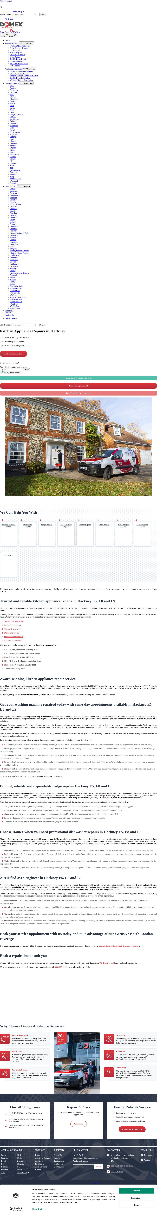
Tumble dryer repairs (12, 629)
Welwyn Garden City (18, 297)
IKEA (12, 150)
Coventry (13, 209)
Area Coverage (41, 1167)
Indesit (12, 152)
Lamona (13, 157)
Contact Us (9, 315)
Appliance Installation (13, 69)
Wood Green (15, 308)
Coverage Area (11, 186)
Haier (12, 139)
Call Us (6, 11)
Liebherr (13, 163)
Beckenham (14, 193)
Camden (13, 202)
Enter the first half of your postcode (13, 367)
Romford (13, 275)
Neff (11, 168)
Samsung (13, 172)
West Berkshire (16, 299)
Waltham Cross (16, 288)
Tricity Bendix (15, 179)
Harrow (13, 237)
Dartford (13, 215)
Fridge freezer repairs (12, 625)
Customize (135, 1198)
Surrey (12, 282)
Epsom (12, 224)
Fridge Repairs (15, 50)
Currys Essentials (16, 114)
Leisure (13, 159)
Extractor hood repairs (12, 640)
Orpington (14, 266)
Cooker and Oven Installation (21, 71)
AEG (12, 86)
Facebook (148, 1155)
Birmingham (15, 195)
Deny (136, 1205)
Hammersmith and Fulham (20, 233)
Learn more (78, 1124)
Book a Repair (18, 11)
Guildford (13, 229)
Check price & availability (13, 354)
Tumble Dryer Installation (20, 78)
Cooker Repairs (16, 61)
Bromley (13, 200)
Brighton (13, 198)
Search (98, 1167)
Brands (38, 1170)
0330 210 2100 (60, 967)
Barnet (12, 189)
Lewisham (14, 260)
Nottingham (14, 264)
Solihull (13, 279)
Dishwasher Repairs (17, 55)
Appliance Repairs (12, 43)
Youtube (147, 1160)
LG (11, 161)
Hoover (13, 145)
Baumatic (13, 92)
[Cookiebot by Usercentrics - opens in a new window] (16, 1209)
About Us (9, 310)
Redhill (12, 271)
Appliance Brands (12, 83)
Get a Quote (4, 32)
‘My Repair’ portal (106, 963)
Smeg (12, 176)
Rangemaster (15, 170)
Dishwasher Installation (19, 73)
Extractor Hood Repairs (19, 64)
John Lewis (14, 154)
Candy (12, 108)
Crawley (13, 211)
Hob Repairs (15, 66)
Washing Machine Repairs (20, 46)
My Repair (9, 19)
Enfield (12, 222)
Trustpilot (96, 1183)
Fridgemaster (15, 132)
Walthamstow (15, 291)
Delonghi (13, 121)
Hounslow (14, 244)
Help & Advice (79, 1155)
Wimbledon (14, 306)
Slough (12, 277)
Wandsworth (15, 293)
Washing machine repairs (14, 621)
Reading (13, 268)
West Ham (14, 304)
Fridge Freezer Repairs (18, 48)
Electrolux (14, 126)
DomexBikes (59, 1167)
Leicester (13, 257)
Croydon (13, 213)
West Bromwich (16, 302)
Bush (12, 106)
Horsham (13, 242)
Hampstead (14, 235)
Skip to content (6, 1)
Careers (8, 313)
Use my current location (11, 373)
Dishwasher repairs (11, 633)
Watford (13, 295)
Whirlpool (14, 181)
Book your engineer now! (78, 386)
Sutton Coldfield (16, 286)
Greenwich (14, 226)
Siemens (13, 174)
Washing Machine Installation (21, 80)
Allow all (136, 1191)
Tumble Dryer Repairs (18, 59)
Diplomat (13, 123)
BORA (12, 101)
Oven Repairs (15, 57)
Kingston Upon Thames (19, 253)
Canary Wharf (15, 204)
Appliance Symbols (80, 1161)
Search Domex (6, 14)
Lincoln (13, 262)
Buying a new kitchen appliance (85, 1158)
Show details (37, 1209)
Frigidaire (13, 134)
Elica (12, 128)
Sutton (12, 284)
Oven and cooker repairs (13, 637)
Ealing (12, 220)
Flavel (12, 130)
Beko (12, 95)
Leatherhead (14, 255)
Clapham (13, 206)
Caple (12, 110)
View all (22, 1173)
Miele (12, 165)
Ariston (13, 88)
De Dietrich (14, 119)
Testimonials (59, 1161)
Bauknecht (14, 90)
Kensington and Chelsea (19, 251)
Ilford (12, 246)
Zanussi (13, 183)
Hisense (13, 141)
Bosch (12, 103)
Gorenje (13, 137)
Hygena (13, 148)
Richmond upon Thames (19, 273)
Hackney (13, 231)
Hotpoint (13, 143)
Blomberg (14, 99)
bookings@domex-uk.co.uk (122, 1166)
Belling (12, 97)
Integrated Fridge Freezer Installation (24, 76)
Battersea (13, 191)
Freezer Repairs (16, 52)
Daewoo (13, 117)
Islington (13, 248)
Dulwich (13, 217)
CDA (12, 112)
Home (7, 40)
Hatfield (13, 240)
